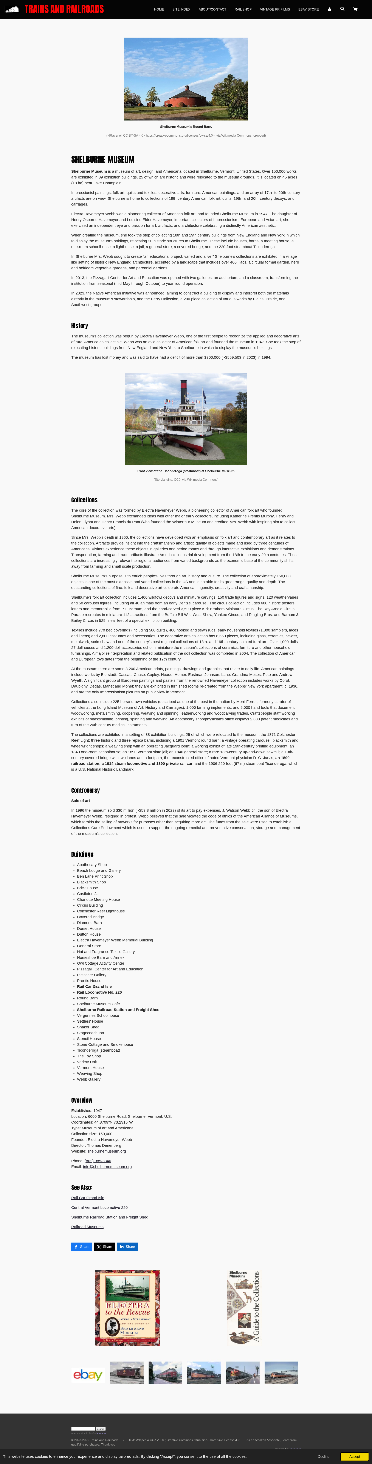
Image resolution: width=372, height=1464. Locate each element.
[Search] (342, 9)
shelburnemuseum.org (106, 1151)
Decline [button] (324, 1456)
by (91, 1433)
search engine (78, 1433)
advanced (102, 1433)
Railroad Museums (87, 1227)
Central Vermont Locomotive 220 (99, 1207)
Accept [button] (354, 1456)
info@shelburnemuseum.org (107, 1167)
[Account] (329, 9)
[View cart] (355, 9)
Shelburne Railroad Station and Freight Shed (109, 1217)
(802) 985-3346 (98, 1161)
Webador (295, 1449)
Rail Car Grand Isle (87, 1198)
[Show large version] (186, 79)
